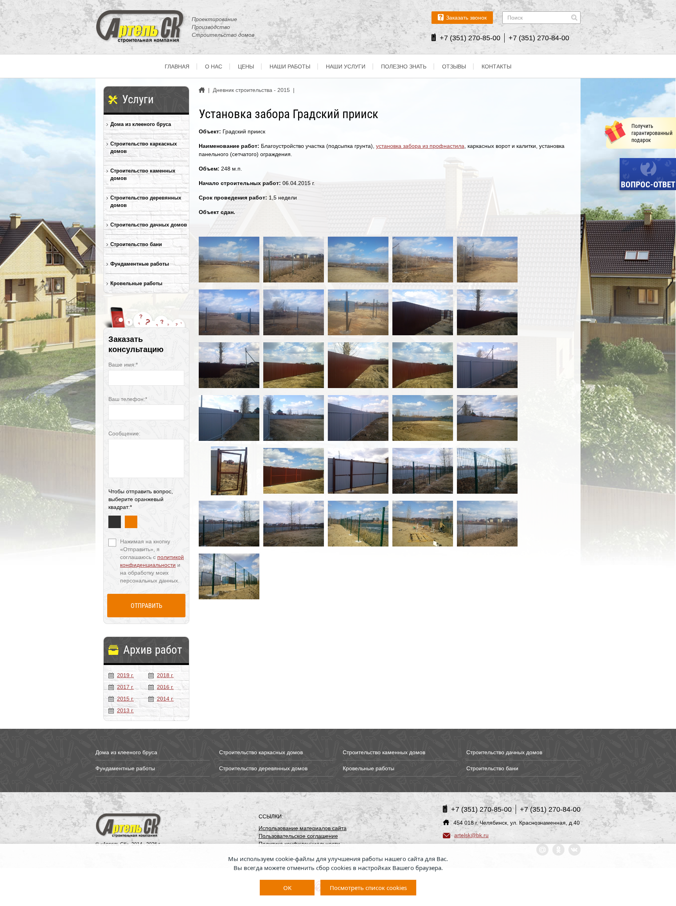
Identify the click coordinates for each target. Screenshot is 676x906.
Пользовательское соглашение (298, 836)
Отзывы (454, 66)
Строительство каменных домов (142, 174)
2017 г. (125, 687)
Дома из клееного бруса (140, 124)
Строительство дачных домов (148, 225)
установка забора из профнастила (420, 146)
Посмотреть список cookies (368, 888)
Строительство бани (136, 244)
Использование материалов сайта (303, 828)
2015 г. (125, 699)
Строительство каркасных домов (143, 147)
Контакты (496, 66)
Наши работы (290, 66)
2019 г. (125, 675)
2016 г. (165, 687)
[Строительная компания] (128, 826)
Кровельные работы (136, 283)
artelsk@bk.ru (471, 835)
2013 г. (125, 710)
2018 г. (165, 675)
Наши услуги (345, 66)
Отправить (146, 605)
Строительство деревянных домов (145, 201)
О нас (213, 66)
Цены (246, 66)
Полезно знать (403, 66)
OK (287, 888)
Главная (177, 66)
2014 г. (165, 699)
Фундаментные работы (139, 264)
